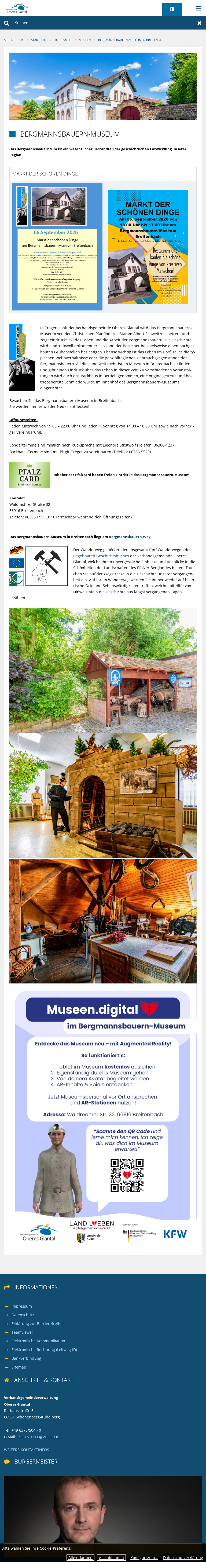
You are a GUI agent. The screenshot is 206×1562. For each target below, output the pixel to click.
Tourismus (62, 40)
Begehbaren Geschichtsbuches (101, 555)
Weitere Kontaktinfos (26, 1449)
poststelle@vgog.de (38, 1436)
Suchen (6, 23)
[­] (196, 8)
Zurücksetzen (199, 23)
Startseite (39, 40)
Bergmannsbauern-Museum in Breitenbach (131, 40)
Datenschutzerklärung (183, 1557)
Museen (85, 40)
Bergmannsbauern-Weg (129, 536)
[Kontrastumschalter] (172, 9)
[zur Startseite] (17, 7)
